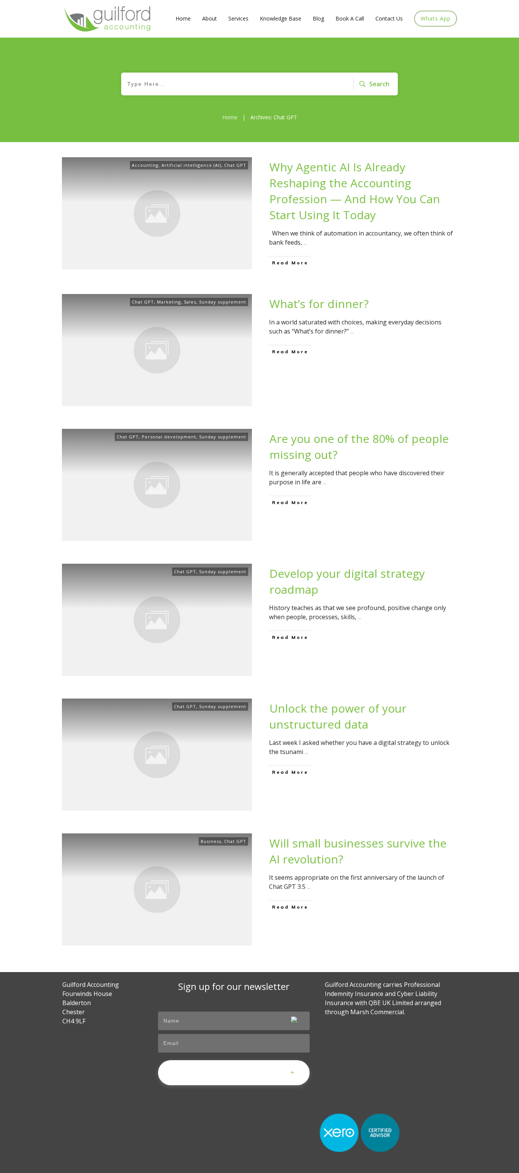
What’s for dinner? (319, 303)
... (305, 242)
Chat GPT (235, 165)
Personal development (169, 436)
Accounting (145, 165)
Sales (190, 302)
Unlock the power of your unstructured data (338, 716)
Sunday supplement (222, 302)
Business (211, 841)
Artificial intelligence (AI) (191, 165)
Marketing (169, 302)
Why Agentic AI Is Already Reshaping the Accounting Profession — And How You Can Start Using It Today (354, 191)
